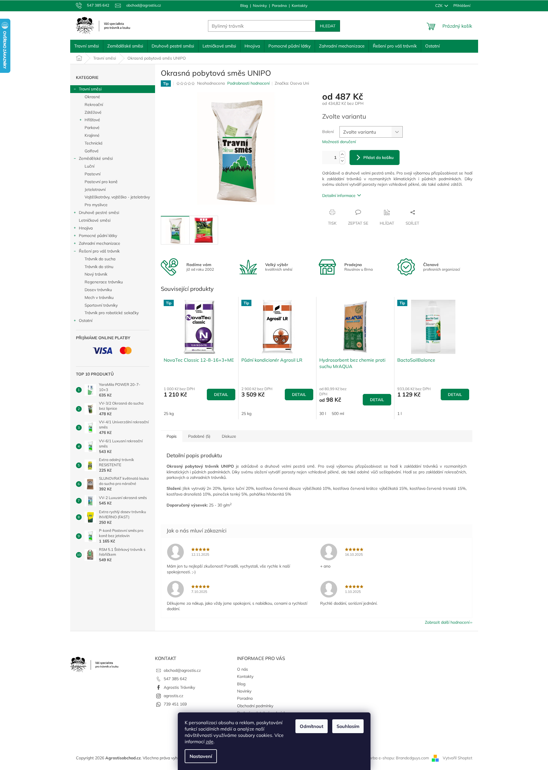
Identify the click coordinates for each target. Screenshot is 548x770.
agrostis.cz (173, 695)
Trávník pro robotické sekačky (112, 312)
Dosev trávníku (98, 289)
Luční (89, 166)
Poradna (279, 5)
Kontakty (300, 5)
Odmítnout (311, 726)
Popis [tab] (172, 436)
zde (209, 741)
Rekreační (94, 104)
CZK (439, 5)
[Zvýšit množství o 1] (342, 154)
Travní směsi (90, 89)
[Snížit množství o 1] (342, 161)
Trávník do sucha (100, 258)
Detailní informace (339, 195)
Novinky (260, 5)
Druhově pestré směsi (99, 212)
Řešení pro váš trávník (99, 251)
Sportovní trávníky (101, 305)
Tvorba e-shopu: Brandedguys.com (397, 757)
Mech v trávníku (99, 297)
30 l (322, 413)
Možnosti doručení (339, 141)
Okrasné (92, 96)
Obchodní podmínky (255, 705)
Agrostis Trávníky (179, 687)
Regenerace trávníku (104, 282)
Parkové (92, 127)
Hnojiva (86, 228)
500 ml (338, 413)
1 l (399, 413)
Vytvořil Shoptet (457, 757)
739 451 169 (175, 704)
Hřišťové (92, 119)
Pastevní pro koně (101, 181)
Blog (244, 5)
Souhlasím (348, 726)
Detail (221, 394)
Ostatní (85, 320)
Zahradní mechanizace (99, 243)
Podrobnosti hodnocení (248, 83)
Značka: (292, 83)
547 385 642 (175, 678)
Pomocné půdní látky (98, 235)
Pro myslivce (96, 204)
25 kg (169, 413)
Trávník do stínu (99, 266)
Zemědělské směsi (96, 158)
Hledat (327, 26)
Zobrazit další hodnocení (447, 622)
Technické (94, 143)
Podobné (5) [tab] (199, 436)
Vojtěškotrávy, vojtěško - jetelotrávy (117, 197)
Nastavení (201, 756)
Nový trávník (96, 274)
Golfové (92, 150)
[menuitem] (86, 46)
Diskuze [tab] (229, 436)
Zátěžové (93, 112)
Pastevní (92, 174)
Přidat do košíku (378, 157)
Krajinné (92, 135)
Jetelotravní (95, 189)
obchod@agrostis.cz (182, 670)
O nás (242, 669)
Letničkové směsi (94, 220)
